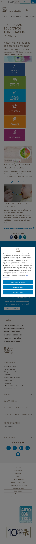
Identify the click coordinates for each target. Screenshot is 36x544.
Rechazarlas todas (18, 287)
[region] (18, 272)
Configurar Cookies (18, 292)
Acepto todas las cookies (18, 282)
